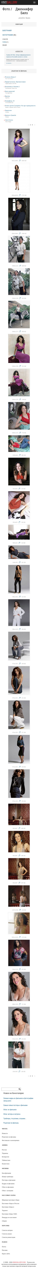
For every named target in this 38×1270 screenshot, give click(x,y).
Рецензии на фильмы (11, 1123)
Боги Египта (9, 120)
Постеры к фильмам (8, 1180)
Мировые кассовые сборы (10, 1200)
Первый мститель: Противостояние (15, 82)
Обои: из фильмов (9, 1109)
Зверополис (8, 110)
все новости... (9, 63)
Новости (5, 1133)
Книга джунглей (10, 91)
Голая (4, 42)
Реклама (4, 1250)
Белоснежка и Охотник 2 (12, 86)
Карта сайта (6, 1253)
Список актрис (7, 1234)
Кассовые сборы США (9, 1214)
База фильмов (6, 1173)
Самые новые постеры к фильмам (15, 1105)
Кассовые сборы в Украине (8, 1208)
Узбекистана (6, 1160)
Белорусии (5, 1157)
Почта (4, 1247)
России (4, 1150)
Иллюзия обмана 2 (10, 77)
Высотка (7, 96)
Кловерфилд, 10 (9, 101)
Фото (6, 9)
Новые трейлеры (7, 1176)
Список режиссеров (8, 1237)
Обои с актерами (7, 1190)
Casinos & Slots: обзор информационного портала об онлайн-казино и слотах (18, 56)
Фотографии (7, 35)
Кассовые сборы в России (10, 1203)
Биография (7, 30)
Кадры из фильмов (8, 1183)
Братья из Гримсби (10, 115)
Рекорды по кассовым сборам (9, 1219)
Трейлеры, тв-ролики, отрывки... (14, 1118)
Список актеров (7, 1230)
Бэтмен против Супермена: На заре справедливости (20, 105)
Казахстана (5, 1164)
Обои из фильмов (8, 1187)
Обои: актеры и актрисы (11, 1114)
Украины (5, 1153)
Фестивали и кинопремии (10, 1140)
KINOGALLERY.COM (19, 1262)
